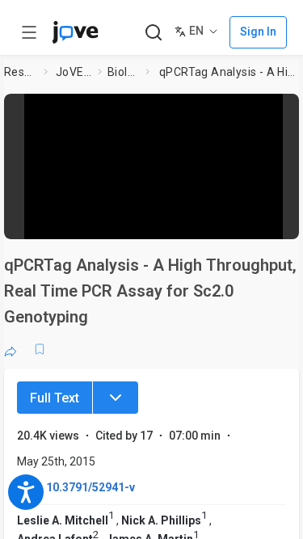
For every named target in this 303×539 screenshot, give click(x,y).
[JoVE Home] (75, 32)
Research (20, 71)
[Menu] (115, 397)
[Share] (10, 349)
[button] (288, 109)
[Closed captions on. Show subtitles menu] (275, 222)
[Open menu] (29, 32)
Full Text (54, 398)
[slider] (93, 221)
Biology (123, 71)
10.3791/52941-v (90, 487)
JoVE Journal (73, 71)
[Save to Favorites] (39, 349)
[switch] (174, 222)
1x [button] (245, 221)
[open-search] (153, 32)
